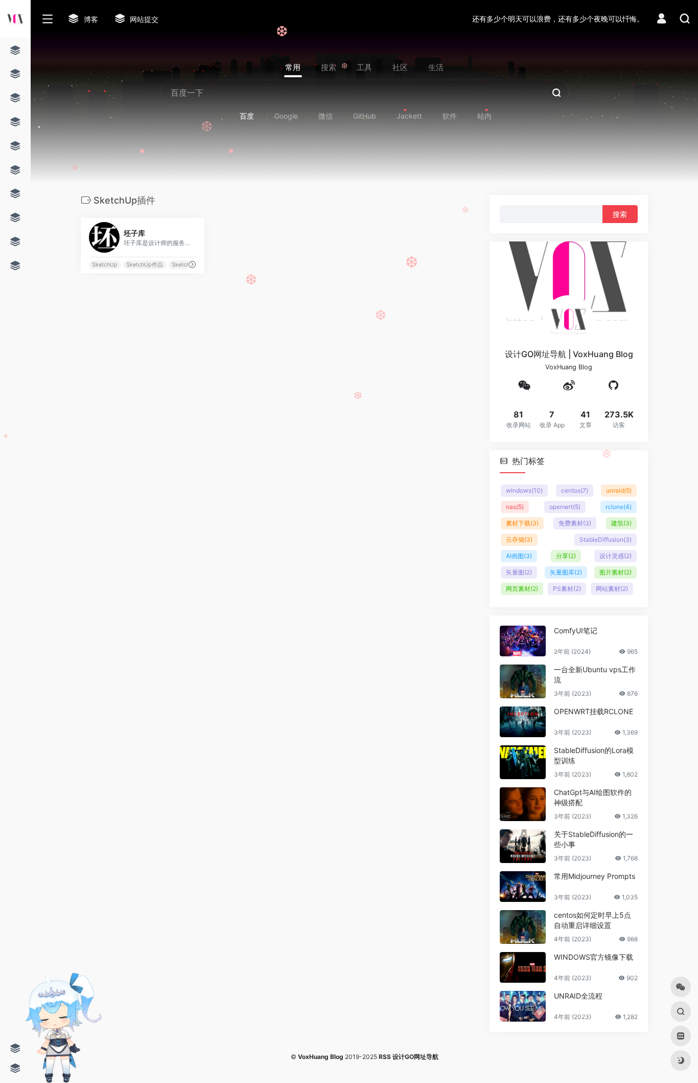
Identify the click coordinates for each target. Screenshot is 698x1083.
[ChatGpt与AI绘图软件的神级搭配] (523, 804)
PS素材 (567, 588)
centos (574, 490)
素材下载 (522, 522)
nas (515, 506)
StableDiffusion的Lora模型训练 (594, 754)
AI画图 (519, 555)
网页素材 (522, 588)
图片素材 (615, 572)
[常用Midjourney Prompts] (523, 886)
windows (524, 490)
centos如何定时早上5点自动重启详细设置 (592, 919)
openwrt (564, 506)
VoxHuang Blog (320, 1056)
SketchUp (105, 264)
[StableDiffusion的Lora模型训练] (523, 762)
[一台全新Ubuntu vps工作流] (523, 681)
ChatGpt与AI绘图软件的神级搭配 (593, 796)
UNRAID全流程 (578, 995)
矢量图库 (566, 572)
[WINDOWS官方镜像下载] (523, 967)
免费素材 (575, 522)
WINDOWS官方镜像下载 (593, 956)
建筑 (621, 522)
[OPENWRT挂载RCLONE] (523, 721)
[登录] (661, 20)
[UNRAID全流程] (523, 1005)
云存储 (519, 539)
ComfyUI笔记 (575, 630)
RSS (385, 1056)
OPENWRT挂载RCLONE (593, 710)
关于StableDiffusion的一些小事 (593, 838)
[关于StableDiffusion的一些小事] (523, 846)
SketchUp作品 (144, 264)
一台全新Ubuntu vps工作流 (595, 674)
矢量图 (519, 572)
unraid (619, 490)
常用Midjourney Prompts (594, 875)
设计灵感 (615, 555)
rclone (619, 506)
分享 (566, 555)
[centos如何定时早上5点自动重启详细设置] (523, 926)
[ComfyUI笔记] (523, 640)
